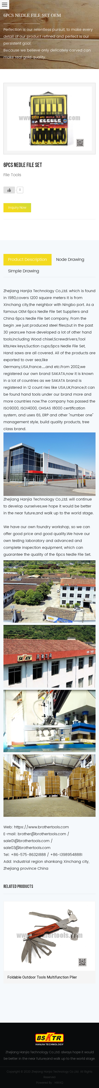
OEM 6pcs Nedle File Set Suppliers (49, 312)
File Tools (12, 175)
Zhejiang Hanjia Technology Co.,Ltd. (55, 1072)
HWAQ (59, 1083)
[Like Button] (9, 190)
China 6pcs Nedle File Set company (36, 319)
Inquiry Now (17, 207)
